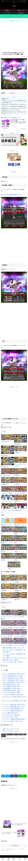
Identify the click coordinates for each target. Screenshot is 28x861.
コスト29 (4, 738)
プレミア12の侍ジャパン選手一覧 (11, 715)
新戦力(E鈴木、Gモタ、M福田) (10, 660)
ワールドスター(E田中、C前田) (10, 717)
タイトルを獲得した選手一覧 (9, 712)
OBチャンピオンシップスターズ (20, 465)
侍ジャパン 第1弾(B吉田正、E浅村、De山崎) (13, 682)
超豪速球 (23, 738)
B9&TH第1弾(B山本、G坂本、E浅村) (11, 690)
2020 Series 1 (10, 734)
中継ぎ (21, 734)
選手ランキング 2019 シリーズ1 (10, 729)
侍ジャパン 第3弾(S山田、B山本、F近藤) (12, 678)
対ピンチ (18, 738)
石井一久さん (8, 100)
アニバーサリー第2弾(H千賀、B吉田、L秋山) (13, 704)
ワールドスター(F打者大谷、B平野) (11, 692)
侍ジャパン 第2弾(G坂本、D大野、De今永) (13, 680)
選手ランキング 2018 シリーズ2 (10, 731)
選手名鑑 (4, 736)
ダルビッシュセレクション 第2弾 (7, 617)
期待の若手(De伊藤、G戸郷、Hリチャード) (13, 647)
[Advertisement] (14, 36)
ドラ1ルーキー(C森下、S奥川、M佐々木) (12, 662)
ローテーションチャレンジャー (7, 511)
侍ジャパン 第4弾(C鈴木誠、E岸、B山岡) (12, 676)
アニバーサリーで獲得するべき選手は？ (12, 710)
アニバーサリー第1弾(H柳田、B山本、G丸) (13, 706)
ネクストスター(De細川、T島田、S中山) (12, 721)
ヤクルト (16, 734)
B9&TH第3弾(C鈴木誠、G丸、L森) (11, 684)
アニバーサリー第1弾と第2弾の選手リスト (13, 708)
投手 (25, 734)
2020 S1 (3, 734)
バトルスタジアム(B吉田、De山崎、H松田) (13, 694)
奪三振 (13, 738)
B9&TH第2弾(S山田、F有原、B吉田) (11, 688)
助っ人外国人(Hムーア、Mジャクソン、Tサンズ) (14, 657)
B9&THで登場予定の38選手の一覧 (11, 686)
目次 (13, 172)
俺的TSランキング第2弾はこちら (12, 117)
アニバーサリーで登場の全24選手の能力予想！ (14, 719)
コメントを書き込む (14, 845)
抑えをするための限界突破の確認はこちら (11, 194)
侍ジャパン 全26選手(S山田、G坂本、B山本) (13, 673)
